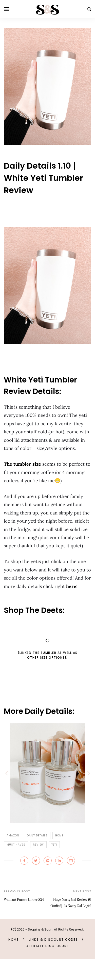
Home (13, 939)
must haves (16, 845)
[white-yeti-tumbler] (47, 86)
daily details (37, 835)
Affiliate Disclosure (47, 946)
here (71, 586)
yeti (54, 845)
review (38, 845)
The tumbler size (22, 464)
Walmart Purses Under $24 (24, 900)
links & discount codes (53, 939)
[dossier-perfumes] (47, 773)
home (59, 835)
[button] (6, 773)
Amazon (13, 835)
